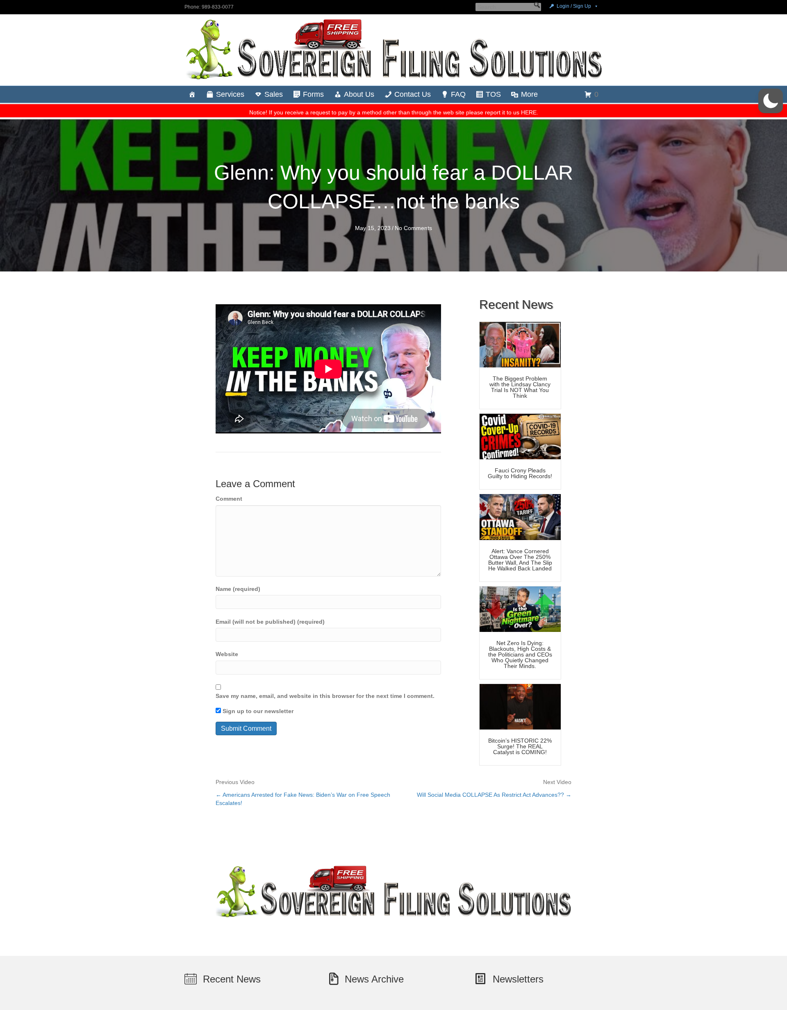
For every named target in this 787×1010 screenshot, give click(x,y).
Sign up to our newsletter (257, 711)
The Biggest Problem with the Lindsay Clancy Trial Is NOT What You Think (519, 387)
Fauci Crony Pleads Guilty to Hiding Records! (520, 473)
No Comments (413, 228)
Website (227, 654)
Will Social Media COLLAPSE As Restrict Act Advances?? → (494, 794)
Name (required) (238, 589)
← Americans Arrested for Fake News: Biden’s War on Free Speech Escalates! (303, 798)
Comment (229, 498)
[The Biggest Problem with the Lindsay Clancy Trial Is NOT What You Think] (520, 344)
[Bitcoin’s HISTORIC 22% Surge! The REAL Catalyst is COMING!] (520, 706)
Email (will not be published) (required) (270, 621)
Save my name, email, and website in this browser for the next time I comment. (325, 696)
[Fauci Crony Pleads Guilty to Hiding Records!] (520, 436)
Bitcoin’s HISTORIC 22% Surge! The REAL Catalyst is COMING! (520, 746)
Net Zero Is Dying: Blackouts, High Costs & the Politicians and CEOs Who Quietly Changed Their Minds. (520, 654)
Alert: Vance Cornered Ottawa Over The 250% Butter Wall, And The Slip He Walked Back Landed (520, 560)
